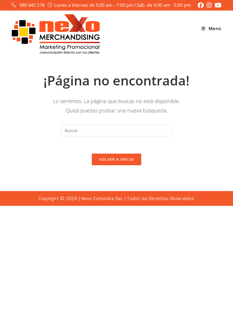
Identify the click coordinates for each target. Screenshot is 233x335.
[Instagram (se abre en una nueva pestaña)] (209, 5)
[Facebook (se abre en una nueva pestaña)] (200, 5)
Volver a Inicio (116, 159)
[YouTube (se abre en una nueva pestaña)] (217, 5)
